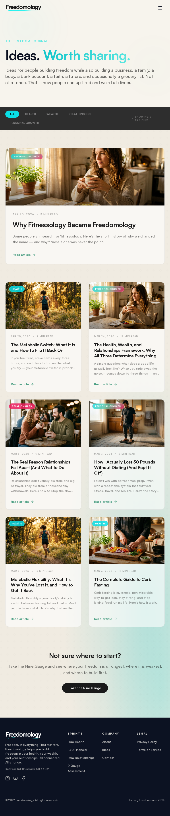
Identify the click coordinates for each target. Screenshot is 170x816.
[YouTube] (15, 778)
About (106, 742)
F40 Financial (77, 750)
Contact (108, 757)
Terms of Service (149, 750)
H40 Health (76, 742)
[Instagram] (7, 778)
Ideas (106, 750)
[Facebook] (23, 778)
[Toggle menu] (160, 8)
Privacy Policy (147, 742)
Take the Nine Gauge (85, 688)
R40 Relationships (81, 757)
